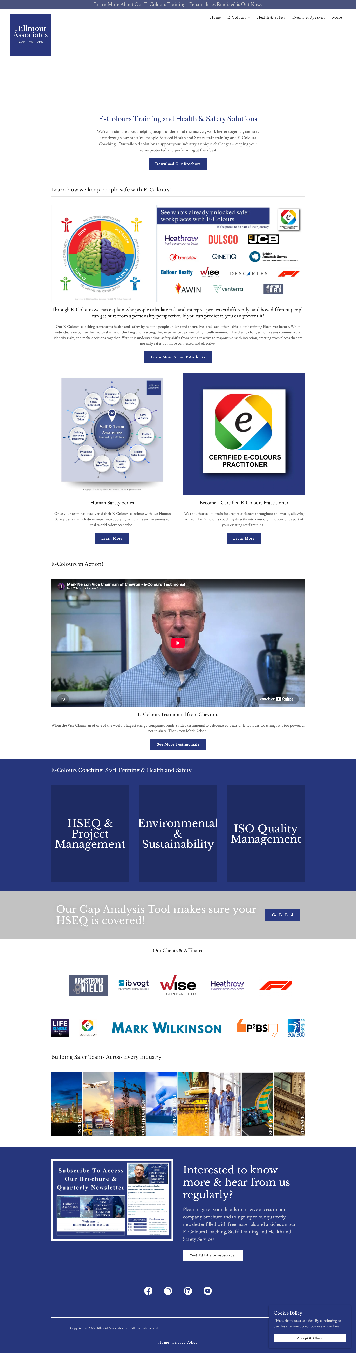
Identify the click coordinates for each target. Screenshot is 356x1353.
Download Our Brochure (178, 164)
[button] (239, 17)
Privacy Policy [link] (185, 1342)
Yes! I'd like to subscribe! (213, 1255)
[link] (30, 16)
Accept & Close (309, 1338)
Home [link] (215, 17)
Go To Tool (282, 915)
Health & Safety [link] (271, 17)
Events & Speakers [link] (309, 17)
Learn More (112, 538)
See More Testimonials (178, 744)
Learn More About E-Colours (178, 357)
